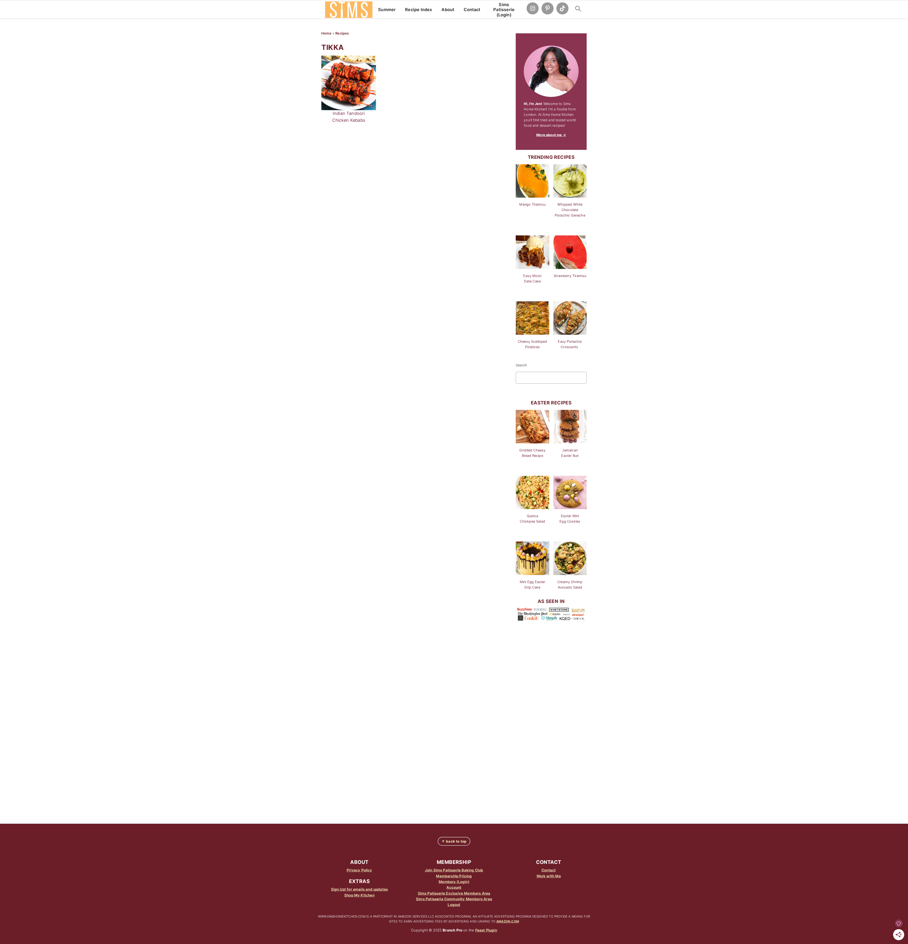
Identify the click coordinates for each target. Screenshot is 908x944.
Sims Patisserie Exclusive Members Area (454, 893)
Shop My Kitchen (359, 895)
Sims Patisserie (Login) (504, 9)
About (447, 9)
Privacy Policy (359, 870)
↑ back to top (454, 841)
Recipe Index (418, 9)
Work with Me (549, 876)
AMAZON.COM (507, 921)
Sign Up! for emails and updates (359, 889)
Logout (454, 904)
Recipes (342, 33)
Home (326, 33)
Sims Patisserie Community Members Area (454, 899)
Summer (387, 9)
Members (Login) (454, 881)
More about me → (551, 135)
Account (453, 887)
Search (521, 365)
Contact (472, 9)
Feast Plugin (486, 930)
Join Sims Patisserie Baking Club (454, 870)
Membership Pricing (454, 876)
